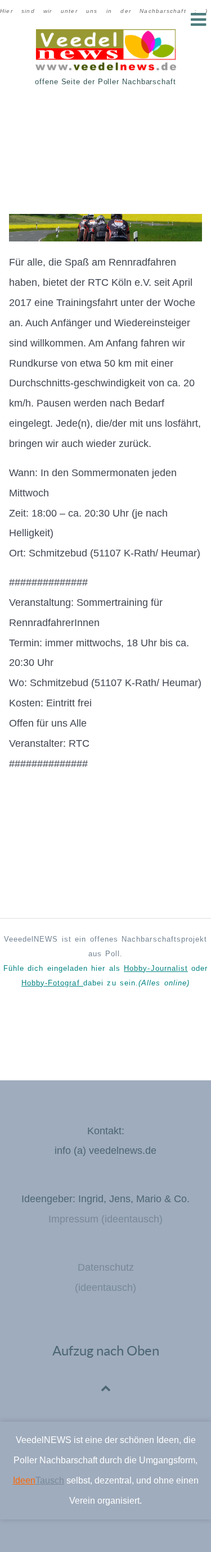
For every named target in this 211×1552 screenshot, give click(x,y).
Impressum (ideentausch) (105, 1219)
